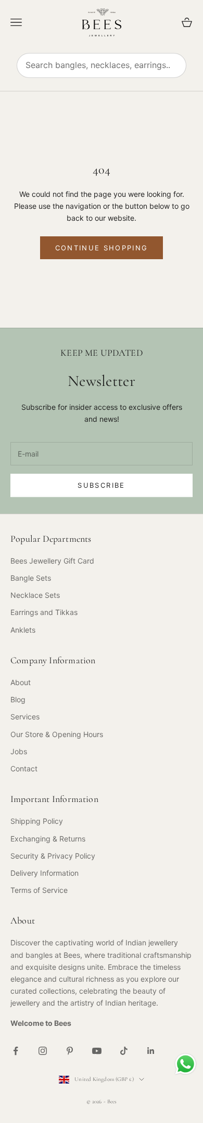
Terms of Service (39, 890)
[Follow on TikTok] (124, 1051)
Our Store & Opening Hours (56, 734)
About (20, 682)
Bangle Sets (30, 577)
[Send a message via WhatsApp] (185, 1064)
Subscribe (101, 485)
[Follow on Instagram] (42, 1051)
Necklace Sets (35, 595)
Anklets (22, 629)
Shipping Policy (36, 821)
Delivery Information (44, 872)
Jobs (18, 751)
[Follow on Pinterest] (70, 1051)
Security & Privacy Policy (52, 855)
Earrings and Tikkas (44, 612)
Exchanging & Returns (47, 838)
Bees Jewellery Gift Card (52, 560)
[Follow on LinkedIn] (151, 1051)
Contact (23, 768)
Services (25, 716)
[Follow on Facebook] (15, 1051)
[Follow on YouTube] (97, 1051)
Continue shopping (101, 248)
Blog (18, 699)
